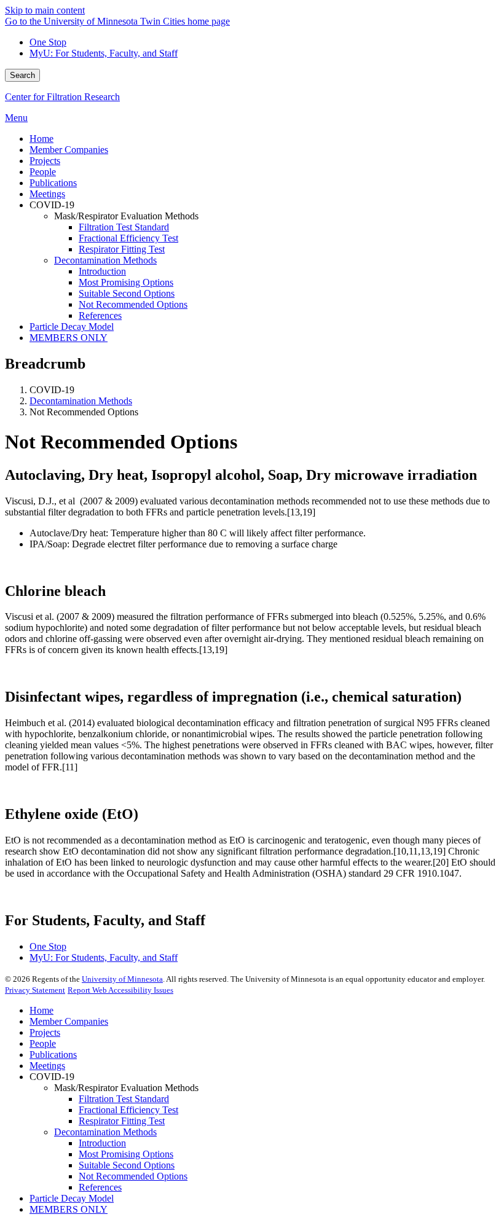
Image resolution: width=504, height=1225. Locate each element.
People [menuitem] (43, 171)
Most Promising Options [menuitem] (126, 282)
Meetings (47, 1065)
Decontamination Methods (81, 401)
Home (41, 1010)
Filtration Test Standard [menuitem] (124, 227)
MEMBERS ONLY (69, 1209)
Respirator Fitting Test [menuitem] (122, 249)
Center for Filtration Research (62, 97)
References (100, 1187)
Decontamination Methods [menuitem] (105, 260)
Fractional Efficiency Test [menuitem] (128, 238)
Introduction (102, 1143)
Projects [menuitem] (45, 160)
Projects (45, 1032)
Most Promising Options (126, 1154)
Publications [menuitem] (53, 183)
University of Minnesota (122, 979)
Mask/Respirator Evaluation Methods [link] (126, 216)
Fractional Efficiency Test (128, 1110)
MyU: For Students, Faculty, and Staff (104, 53)
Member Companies (69, 1021)
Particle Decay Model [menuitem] (72, 326)
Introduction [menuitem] (102, 271)
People (43, 1043)
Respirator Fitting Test (122, 1121)
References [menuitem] (100, 315)
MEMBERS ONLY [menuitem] (69, 337)
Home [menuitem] (41, 138)
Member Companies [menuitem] (69, 149)
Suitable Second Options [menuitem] (127, 293)
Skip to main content (45, 10)
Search (22, 75)
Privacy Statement (35, 990)
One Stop (48, 42)
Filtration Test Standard (124, 1099)
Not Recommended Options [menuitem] (133, 304)
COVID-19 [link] (52, 205)
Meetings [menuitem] (47, 194)
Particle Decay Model (72, 1198)
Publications (53, 1054)
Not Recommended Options (133, 1176)
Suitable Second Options (127, 1165)
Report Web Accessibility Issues (120, 990)
